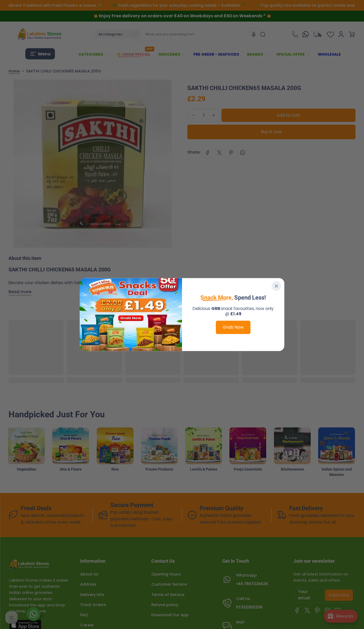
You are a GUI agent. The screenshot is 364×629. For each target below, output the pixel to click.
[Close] (276, 286)
